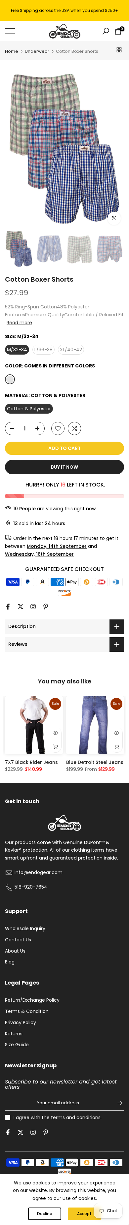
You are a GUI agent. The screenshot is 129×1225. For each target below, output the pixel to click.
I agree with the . (58, 1117)
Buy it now (64, 467)
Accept (84, 1213)
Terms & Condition (27, 1011)
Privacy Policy (20, 1022)
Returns (13, 1033)
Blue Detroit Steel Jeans (94, 762)
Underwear (37, 51)
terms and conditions (76, 1117)
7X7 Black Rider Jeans (31, 762)
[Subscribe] (116, 1103)
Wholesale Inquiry (25, 928)
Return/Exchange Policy (32, 1000)
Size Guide (17, 1044)
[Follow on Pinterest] (46, 607)
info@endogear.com (39, 872)
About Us (15, 951)
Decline (44, 1213)
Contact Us (18, 939)
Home (11, 51)
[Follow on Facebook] (8, 607)
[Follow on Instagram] (33, 607)
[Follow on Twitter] (20, 607)
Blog (10, 961)
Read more (19, 323)
